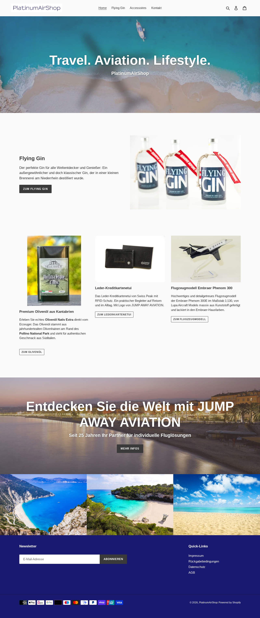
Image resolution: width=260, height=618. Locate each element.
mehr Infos (130, 448)
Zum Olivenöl (32, 352)
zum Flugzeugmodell (189, 319)
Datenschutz (196, 567)
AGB (191, 572)
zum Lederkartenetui (114, 314)
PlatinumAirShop (208, 602)
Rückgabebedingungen (203, 561)
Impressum (196, 555)
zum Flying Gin (35, 188)
